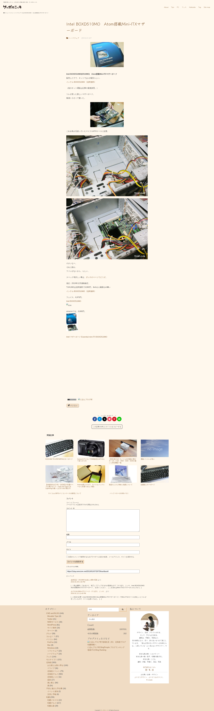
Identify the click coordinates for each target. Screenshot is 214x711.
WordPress (51, 625)
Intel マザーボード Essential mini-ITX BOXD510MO (86, 337)
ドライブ (51, 668)
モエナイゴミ (51, 660)
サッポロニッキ (105, 710)
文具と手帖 (51, 694)
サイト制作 (51, 628)
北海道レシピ (52, 677)
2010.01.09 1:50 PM (78, 582)
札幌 (48, 697)
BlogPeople (105, 647)
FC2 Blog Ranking (99, 650)
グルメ (49, 633)
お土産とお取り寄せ (55, 665)
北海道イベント (53, 671)
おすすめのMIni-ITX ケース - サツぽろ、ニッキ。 (88, 591)
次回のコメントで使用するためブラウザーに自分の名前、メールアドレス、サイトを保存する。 (101, 557)
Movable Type (53, 616)
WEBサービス (53, 622)
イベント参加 (52, 691)
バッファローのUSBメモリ (119, 493)
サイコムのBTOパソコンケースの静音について (64, 493)
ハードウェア (73, 38)
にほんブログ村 (93, 647)
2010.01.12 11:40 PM (78, 593)
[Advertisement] (107, 369)
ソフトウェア (52, 651)
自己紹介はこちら (149, 667)
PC (178, 7)
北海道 (49, 662)
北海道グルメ (52, 674)
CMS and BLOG (52, 613)
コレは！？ (50, 636)
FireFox (50, 642)
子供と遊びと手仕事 (54, 688)
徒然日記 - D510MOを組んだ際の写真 (84, 580)
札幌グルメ (51, 703)
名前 (67, 534)
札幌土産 (51, 706)
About (166, 7)
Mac (49, 645)
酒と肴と (51, 683)
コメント (70, 508)
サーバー (51, 631)
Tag (199, 7)
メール (68, 542)
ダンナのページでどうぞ (96, 277)
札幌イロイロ (52, 700)
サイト (68, 549)
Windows (51, 648)
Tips (172, 7)
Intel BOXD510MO (73, 301)
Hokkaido (192, 7)
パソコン (73, 405)
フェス (184, 7)
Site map (207, 7)
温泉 (49, 680)
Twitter (50, 619)
